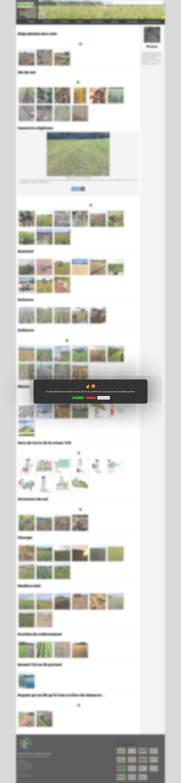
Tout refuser (90, 398)
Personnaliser (103, 398)
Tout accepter (78, 398)
